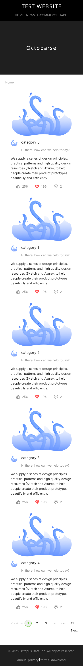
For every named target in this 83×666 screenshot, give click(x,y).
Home (9, 82)
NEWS (30, 15)
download (58, 660)
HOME (19, 15)
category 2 (30, 352)
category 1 (30, 247)
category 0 (30, 142)
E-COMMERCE (47, 15)
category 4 (30, 563)
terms (45, 660)
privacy (33, 660)
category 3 (30, 457)
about (21, 660)
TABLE (64, 15)
